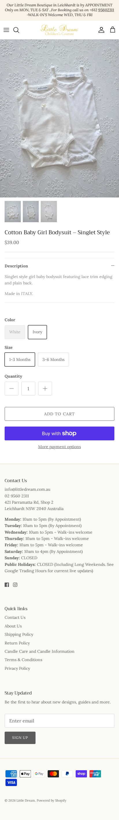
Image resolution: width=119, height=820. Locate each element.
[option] (59, 118)
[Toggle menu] (6, 30)
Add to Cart (59, 413)
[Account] (100, 30)
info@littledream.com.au (27, 489)
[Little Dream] (59, 30)
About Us (13, 626)
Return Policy (17, 643)
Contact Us (15, 617)
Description (16, 266)
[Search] (19, 30)
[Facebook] (7, 585)
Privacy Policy (17, 668)
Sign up (20, 737)
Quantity (13, 376)
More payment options (59, 446)
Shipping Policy (19, 634)
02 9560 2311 (17, 496)
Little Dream (25, 800)
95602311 (106, 9)
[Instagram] (15, 585)
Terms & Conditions (23, 659)
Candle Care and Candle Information (40, 651)
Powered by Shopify (51, 800)
